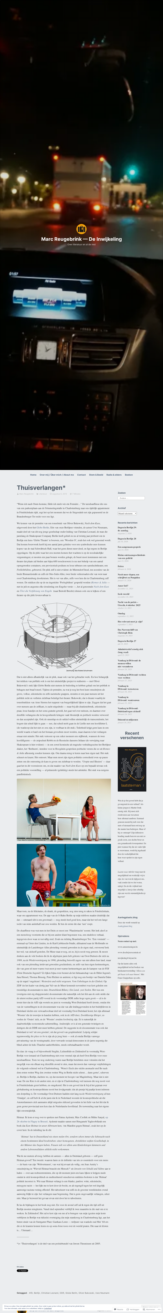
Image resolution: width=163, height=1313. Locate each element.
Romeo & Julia (99, 582)
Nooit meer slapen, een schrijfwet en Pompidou (129, 576)
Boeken (129, 475)
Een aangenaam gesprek (129, 546)
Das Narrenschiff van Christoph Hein (128, 631)
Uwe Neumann (102, 1293)
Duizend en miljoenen (128, 719)
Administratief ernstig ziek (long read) (130, 651)
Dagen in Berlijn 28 (127, 538)
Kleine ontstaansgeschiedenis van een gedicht (131, 556)
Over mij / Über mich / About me (57, 475)
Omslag (121, 613)
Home (33, 475)
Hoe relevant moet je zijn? (130, 621)
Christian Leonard (49, 1293)
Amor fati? (123, 585)
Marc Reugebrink (26, 494)
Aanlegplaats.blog (125, 926)
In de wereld (123, 594)
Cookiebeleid (48, 1308)
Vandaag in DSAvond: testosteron (128, 687)
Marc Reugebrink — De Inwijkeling (81, 239)
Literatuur (43, 494)
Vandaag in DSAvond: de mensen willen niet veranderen (129, 663)
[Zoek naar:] (131, 497)
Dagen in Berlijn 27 (127, 641)
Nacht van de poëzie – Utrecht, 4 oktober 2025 (129, 603)
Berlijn (37, 1293)
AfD (31, 1293)
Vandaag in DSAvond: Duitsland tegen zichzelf (129, 710)
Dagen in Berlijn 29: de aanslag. (127, 529)
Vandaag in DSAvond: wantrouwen (128, 698)
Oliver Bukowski (86, 1293)
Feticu (121, 566)
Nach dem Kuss (101, 586)
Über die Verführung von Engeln (36, 590)
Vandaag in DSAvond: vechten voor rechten (132, 676)
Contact (81, 475)
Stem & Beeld (96, 475)
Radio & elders (114, 475)
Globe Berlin (43, 527)
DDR (62, 1293)
